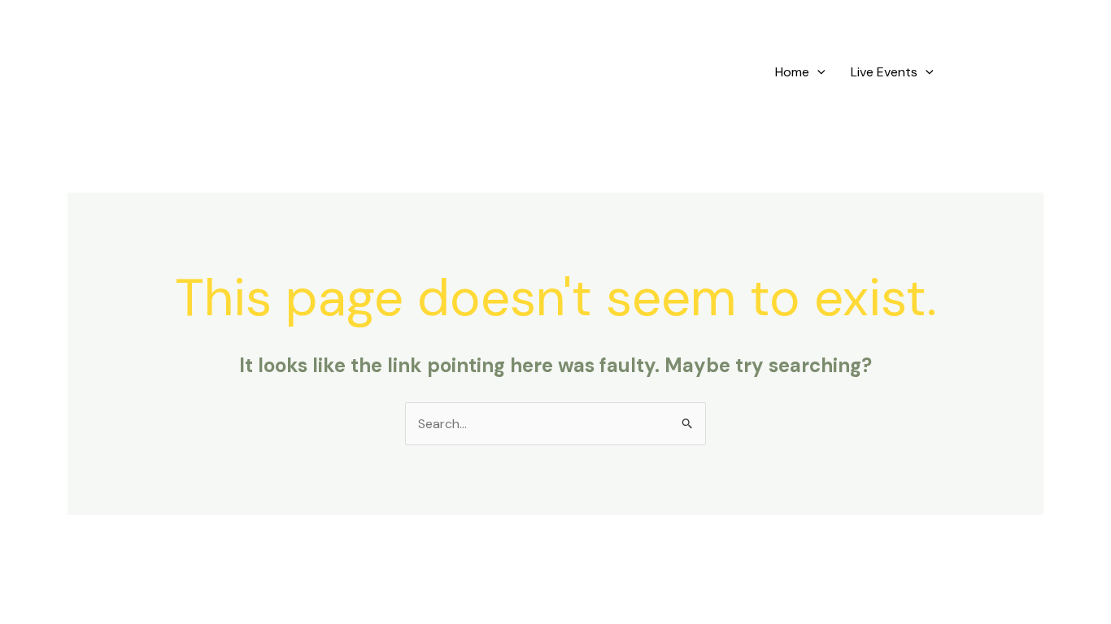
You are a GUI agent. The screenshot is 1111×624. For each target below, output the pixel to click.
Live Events (884, 71)
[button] (817, 71)
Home (792, 71)
